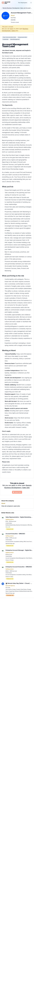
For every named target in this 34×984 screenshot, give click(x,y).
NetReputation (10, 519)
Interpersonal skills (22, 37)
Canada (18, 589)
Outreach (17, 591)
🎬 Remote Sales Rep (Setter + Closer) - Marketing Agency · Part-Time (19, 583)
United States (9, 523)
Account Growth (9, 541)
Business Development (21, 525)
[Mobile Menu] (31, 2)
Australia (13, 20)
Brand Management (20, 558)
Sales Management (14, 39)
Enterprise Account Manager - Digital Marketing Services (19, 550)
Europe (14, 589)
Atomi (13, 15)
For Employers (22, 2)
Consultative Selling (18, 541)
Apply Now (18, 492)
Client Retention (29, 558)
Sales (7, 591)
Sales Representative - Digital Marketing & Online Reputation (19, 517)
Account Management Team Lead (22, 13)
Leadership (5, 39)
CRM (28, 525)
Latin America (9, 589)
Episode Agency (10, 585)
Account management (11, 558)
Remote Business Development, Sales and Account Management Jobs (18, 8)
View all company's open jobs (10, 506)
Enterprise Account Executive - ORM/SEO (19, 567)
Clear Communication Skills (9, 37)
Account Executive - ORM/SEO (15, 533)
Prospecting (11, 591)
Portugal (29, 589)
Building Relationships (11, 525)
